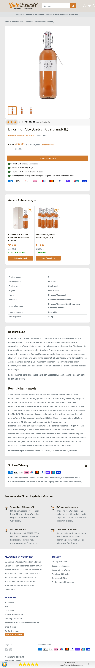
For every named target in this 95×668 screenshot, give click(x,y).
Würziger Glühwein (60, 574)
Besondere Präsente (61, 566)
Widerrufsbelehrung (14, 614)
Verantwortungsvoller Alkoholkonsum (22, 622)
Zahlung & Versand (13, 618)
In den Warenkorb (48, 158)
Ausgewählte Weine (61, 570)
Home (7, 21)
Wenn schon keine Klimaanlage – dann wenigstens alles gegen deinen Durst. (47, 14)
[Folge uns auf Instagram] (10, 649)
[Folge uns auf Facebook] (6, 649)
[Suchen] (73, 5)
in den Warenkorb (20, 258)
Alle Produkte (17, 21)
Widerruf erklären (14, 634)
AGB (6, 606)
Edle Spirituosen (59, 561)
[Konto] (83, 6)
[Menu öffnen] (6, 6)
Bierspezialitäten (59, 578)
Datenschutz (10, 610)
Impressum (10, 602)
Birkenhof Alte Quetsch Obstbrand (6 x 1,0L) (45, 236)
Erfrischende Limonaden (63, 582)
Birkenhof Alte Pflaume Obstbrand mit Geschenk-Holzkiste (19, 237)
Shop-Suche (10, 626)
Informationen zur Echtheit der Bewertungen (71, 665)
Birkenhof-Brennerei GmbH (21, 135)
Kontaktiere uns (12, 631)
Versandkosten (48, 145)
